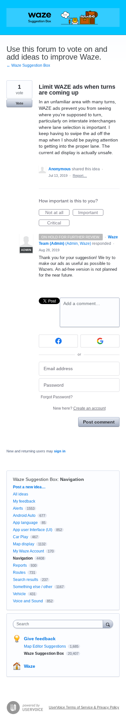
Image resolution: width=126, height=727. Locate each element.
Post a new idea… (29, 487)
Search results (25, 579)
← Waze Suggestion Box (28, 65)
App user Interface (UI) (32, 530)
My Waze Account (28, 551)
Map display (23, 544)
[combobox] (59, 624)
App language (25, 522)
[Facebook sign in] (58, 341)
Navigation (72, 479)
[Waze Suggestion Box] (63, 17)
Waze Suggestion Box (35, 479)
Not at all (57, 213)
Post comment (99, 422)
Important (90, 213)
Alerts (18, 508)
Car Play (20, 537)
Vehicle (19, 594)
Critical (58, 223)
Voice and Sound (28, 601)
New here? (79, 408)
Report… (80, 175)
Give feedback (40, 638)
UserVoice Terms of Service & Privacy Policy (84, 707)
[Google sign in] (100, 341)
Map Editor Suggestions (45, 646)
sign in (60, 451)
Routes (19, 572)
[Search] (108, 624)
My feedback (24, 501)
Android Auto (24, 515)
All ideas (20, 494)
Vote (19, 103)
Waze (29, 666)
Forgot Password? (57, 397)
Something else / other (32, 587)
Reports (20, 565)
